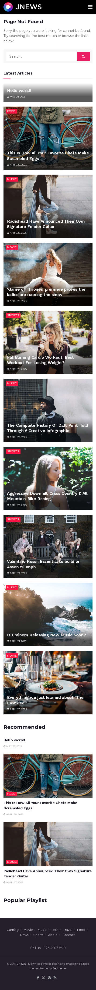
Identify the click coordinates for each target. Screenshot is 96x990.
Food (11, 111)
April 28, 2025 (18, 164)
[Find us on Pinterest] (49, 977)
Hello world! (19, 90)
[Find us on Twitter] (43, 977)
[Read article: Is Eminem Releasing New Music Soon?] (48, 614)
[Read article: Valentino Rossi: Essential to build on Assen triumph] (48, 546)
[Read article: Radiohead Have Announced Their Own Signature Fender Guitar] (48, 206)
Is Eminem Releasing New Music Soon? (46, 634)
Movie (12, 247)
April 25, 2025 (18, 369)
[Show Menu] (90, 7)
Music (12, 179)
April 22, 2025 (18, 573)
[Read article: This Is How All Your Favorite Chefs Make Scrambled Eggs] (48, 138)
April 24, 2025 (18, 437)
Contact (68, 935)
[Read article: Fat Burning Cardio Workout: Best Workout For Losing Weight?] (48, 342)
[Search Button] (83, 56)
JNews (21, 963)
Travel (67, 929)
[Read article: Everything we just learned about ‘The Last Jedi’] (48, 682)
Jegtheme (59, 968)
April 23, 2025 (18, 505)
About (53, 935)
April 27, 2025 (18, 232)
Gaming (13, 929)
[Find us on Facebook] (38, 977)
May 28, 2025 (17, 96)
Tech (54, 929)
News (24, 935)
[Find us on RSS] (55, 977)
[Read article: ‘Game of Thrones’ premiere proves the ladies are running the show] (48, 274)
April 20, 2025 (18, 709)
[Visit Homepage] (22, 7)
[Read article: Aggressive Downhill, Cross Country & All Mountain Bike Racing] (48, 478)
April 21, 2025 (17, 641)
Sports (13, 315)
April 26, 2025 (18, 301)
